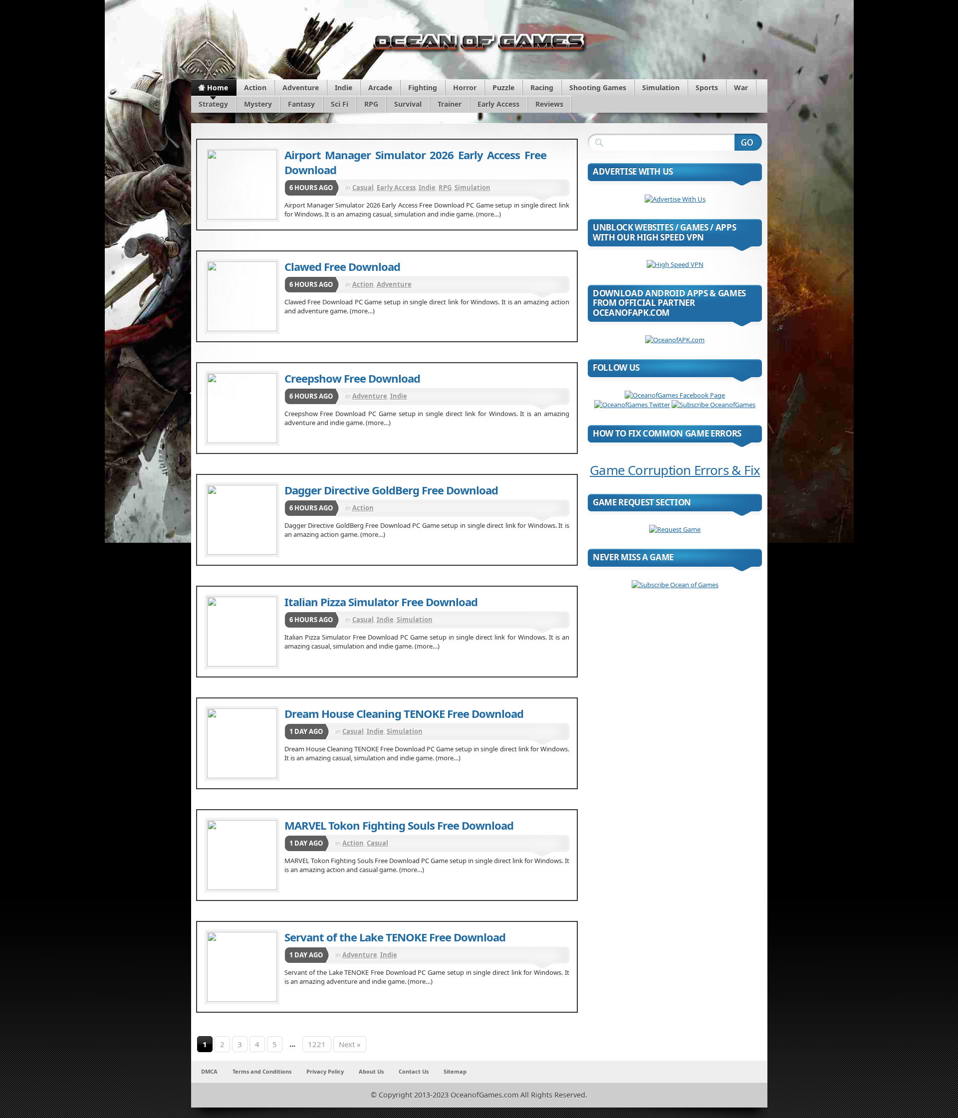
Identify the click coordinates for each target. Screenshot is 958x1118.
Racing (541, 87)
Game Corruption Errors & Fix (675, 470)
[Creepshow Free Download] (242, 408)
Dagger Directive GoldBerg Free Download (391, 489)
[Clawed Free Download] (242, 296)
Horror (465, 87)
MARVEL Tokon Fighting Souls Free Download (398, 825)
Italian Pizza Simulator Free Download (381, 601)
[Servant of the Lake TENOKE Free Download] (242, 966)
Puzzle (503, 87)
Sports (707, 87)
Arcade (380, 87)
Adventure (300, 87)
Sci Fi (339, 104)
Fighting (422, 87)
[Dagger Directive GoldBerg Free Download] (242, 519)
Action (255, 87)
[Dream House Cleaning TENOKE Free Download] (242, 743)
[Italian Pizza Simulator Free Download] (242, 631)
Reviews (549, 104)
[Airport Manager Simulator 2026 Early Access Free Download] (242, 184)
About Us (371, 1071)
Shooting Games (597, 87)
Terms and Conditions (262, 1071)
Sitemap (455, 1071)
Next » (350, 1044)
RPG (371, 104)
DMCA (209, 1071)
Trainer (450, 104)
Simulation (661, 87)
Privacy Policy (325, 1071)
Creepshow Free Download (352, 378)
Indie (343, 87)
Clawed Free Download (342, 266)
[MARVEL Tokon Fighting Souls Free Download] (242, 855)
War (741, 87)
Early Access (498, 104)
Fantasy (301, 104)
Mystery (258, 104)
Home (217, 87)
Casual (363, 187)
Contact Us (414, 1071)
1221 (317, 1044)
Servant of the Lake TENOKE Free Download (394, 936)
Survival (408, 104)
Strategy (213, 104)
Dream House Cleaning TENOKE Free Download (403, 713)
